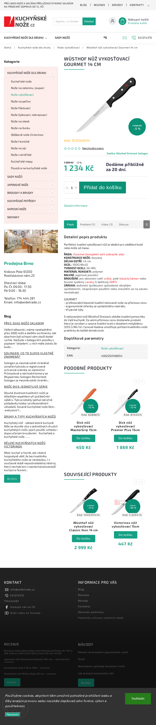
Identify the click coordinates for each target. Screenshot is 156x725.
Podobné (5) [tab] (87, 224)
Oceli (81, 659)
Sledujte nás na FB (22, 607)
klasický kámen (129, 278)
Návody (117, 5)
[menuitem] (27, 38)
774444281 (11, 601)
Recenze (99, 5)
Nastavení (13, 714)
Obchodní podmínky (91, 612)
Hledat (89, 21)
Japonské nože (17, 184)
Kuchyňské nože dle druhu (26, 73)
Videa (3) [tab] (107, 224)
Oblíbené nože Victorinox (27, 134)
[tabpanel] (83, 421)
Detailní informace (76, 205)
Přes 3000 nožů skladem (24, 323)
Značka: (127, 153)
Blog (83, 5)
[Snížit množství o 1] (67, 188)
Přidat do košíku (103, 187)
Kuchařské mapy (21, 161)
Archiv (12, 478)
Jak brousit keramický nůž (96, 673)
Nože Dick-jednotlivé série (26, 386)
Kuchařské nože (21, 81)
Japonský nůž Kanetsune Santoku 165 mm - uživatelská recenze (36, 660)
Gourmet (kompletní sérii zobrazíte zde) (98, 254)
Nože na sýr (18, 148)
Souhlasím (138, 698)
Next (142, 381)
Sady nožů (14, 176)
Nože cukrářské (21, 154)
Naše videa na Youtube (25, 612)
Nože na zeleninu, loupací (27, 88)
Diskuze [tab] (124, 224)
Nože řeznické (20, 141)
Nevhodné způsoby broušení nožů (101, 666)
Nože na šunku (20, 128)
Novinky (13, 217)
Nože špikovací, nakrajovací (29, 114)
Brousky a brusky (20, 192)
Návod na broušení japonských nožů (103, 652)
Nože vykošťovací (22, 94)
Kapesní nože (16, 209)
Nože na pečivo (21, 101)
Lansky (89, 282)
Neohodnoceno (93, 148)
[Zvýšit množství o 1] (76, 188)
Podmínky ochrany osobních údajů (101, 617)
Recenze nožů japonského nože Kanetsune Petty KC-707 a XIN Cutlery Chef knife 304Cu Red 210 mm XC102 (38, 652)
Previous (137, 381)
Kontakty (137, 5)
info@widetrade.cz (22, 589)
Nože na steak (20, 121)
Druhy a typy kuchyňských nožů (30, 416)
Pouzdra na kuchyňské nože (29, 168)
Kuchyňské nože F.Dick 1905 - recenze (27, 667)
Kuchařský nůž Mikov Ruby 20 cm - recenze (30, 673)
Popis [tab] (70, 224)
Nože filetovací (20, 108)
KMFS (113, 282)
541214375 (17, 595)
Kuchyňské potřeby (21, 201)
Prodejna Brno (19, 263)
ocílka (107, 278)
